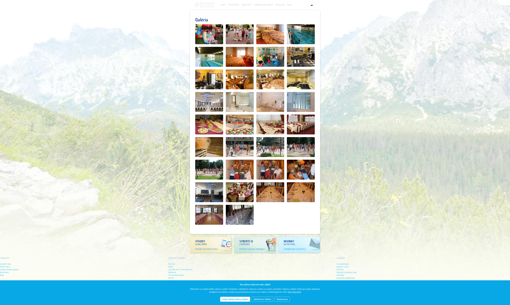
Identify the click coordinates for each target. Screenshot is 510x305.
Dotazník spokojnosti (346, 278)
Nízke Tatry (247, 5)
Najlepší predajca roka (347, 272)
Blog (290, 5)
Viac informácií (294, 292)
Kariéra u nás (342, 266)
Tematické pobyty (176, 275)
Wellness (172, 272)
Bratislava (280, 5)
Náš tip (171, 264)
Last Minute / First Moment (180, 269)
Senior (171, 278)
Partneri (340, 269)
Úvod (223, 5)
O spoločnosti (343, 264)
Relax (170, 266)
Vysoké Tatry (233, 5)
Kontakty (340, 275)
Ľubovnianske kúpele (263, 5)
